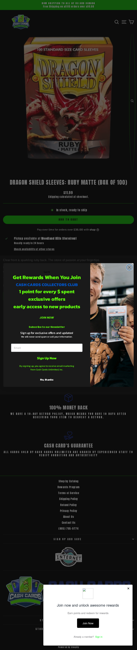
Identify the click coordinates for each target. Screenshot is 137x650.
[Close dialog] (129, 267)
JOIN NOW (47, 318)
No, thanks (46, 379)
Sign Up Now (47, 358)
